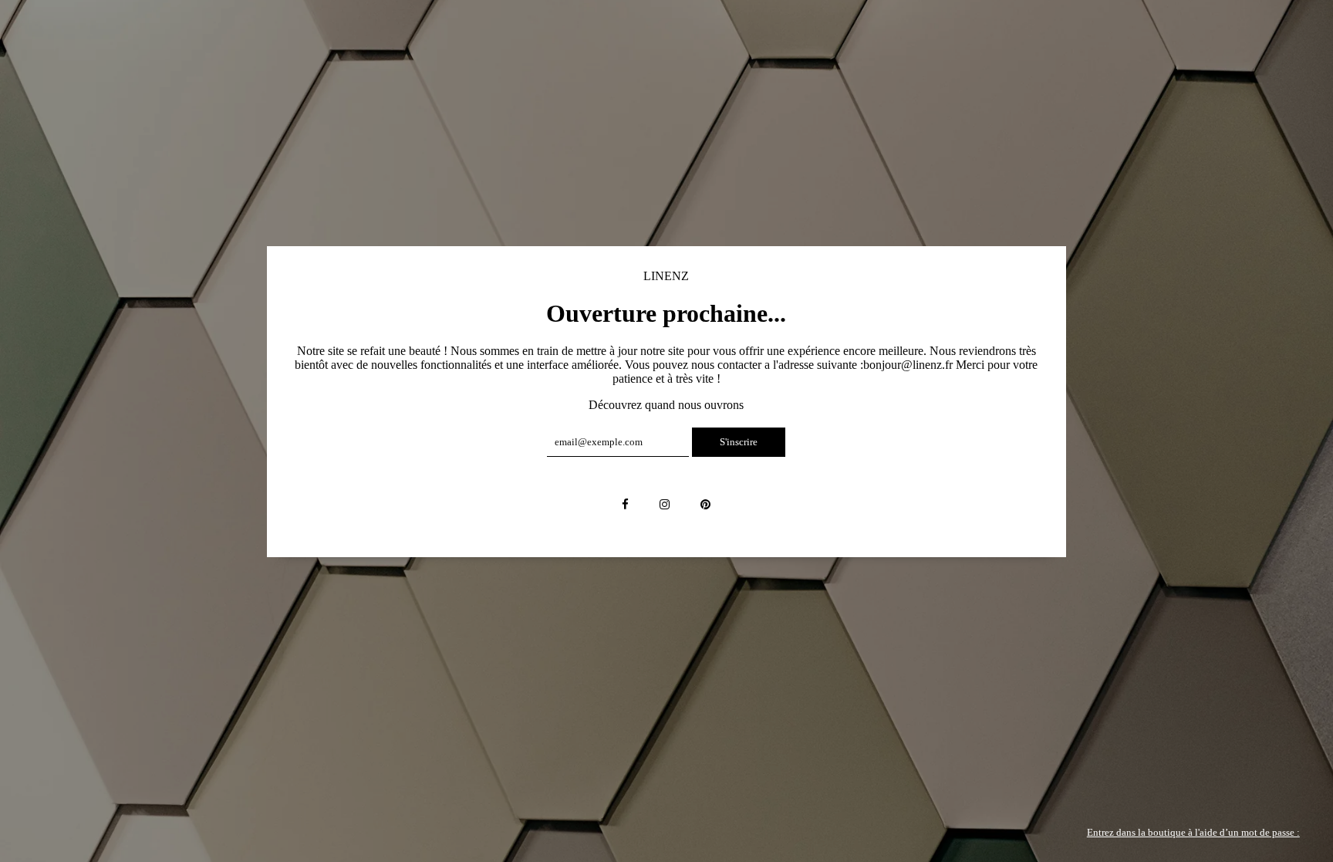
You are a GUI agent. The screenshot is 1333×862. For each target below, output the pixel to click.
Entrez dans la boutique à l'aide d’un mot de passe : (1193, 832)
